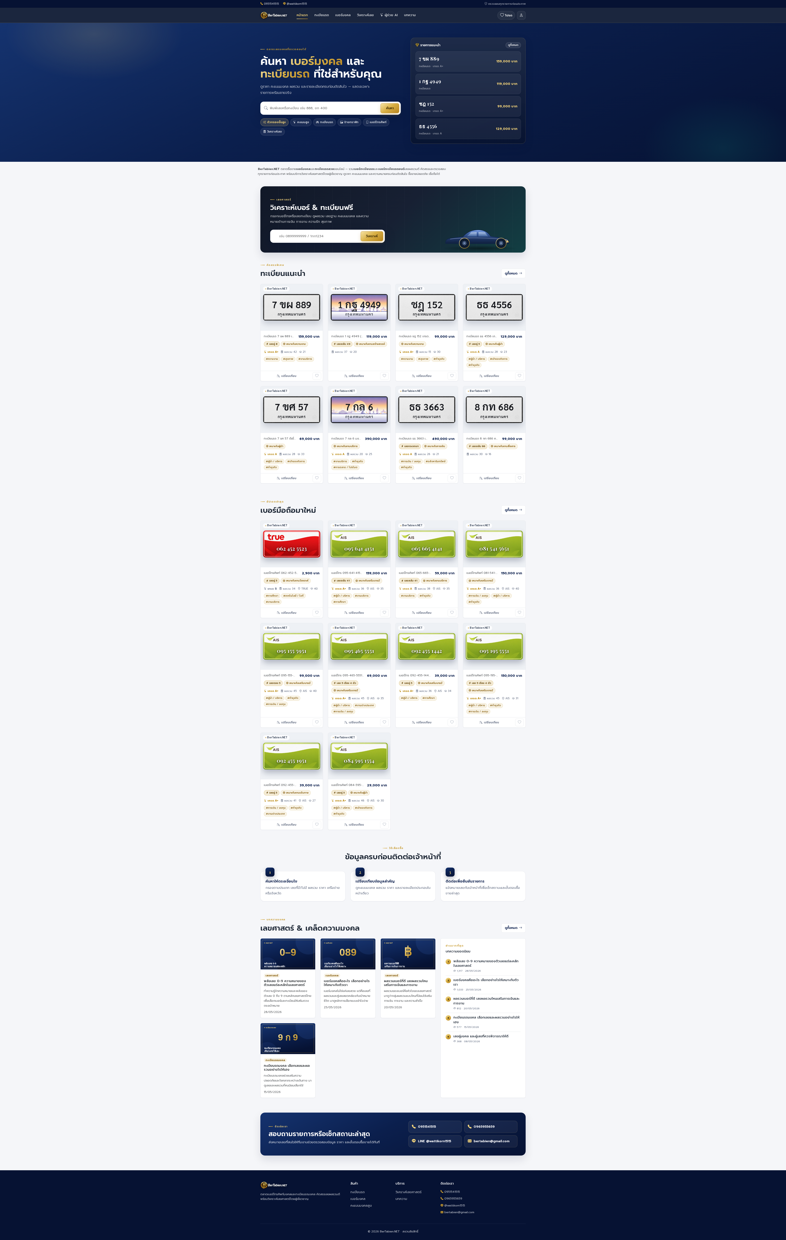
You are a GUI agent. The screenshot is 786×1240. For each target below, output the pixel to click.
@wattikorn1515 (297, 4)
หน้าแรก (302, 15)
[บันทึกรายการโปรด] (317, 376)
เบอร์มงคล (343, 15)
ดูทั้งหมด (513, 45)
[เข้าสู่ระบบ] (521, 15)
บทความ (410, 15)
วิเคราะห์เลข (365, 15)
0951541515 (271, 4)
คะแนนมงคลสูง (361, 1205)
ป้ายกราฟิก (351, 122)
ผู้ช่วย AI (390, 15)
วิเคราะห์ (372, 236)
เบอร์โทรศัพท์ (378, 122)
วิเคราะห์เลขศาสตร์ (408, 1192)
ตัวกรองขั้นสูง (276, 122)
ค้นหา (390, 108)
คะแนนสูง (303, 122)
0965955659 (453, 1198)
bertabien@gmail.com (459, 1212)
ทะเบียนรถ (321, 15)
